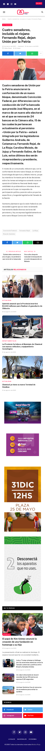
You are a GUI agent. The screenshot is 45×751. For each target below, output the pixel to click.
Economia (33, 739)
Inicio (4, 19)
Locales (11, 739)
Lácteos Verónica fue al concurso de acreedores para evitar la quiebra (28, 689)
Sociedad (6, 634)
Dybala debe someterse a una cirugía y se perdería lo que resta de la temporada (11, 257)
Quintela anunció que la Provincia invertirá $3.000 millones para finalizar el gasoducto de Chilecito (22, 306)
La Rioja (35, 230)
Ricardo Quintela (9, 234)
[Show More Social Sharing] (41, 53)
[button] (4, 12)
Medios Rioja (36, 744)
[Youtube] (15, 4)
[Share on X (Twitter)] (20, 53)
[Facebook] (4, 4)
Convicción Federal (10, 230)
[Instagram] (11, 4)
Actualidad (7, 25)
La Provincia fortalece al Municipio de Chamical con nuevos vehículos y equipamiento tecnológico (22, 346)
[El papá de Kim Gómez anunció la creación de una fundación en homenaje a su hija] (22, 624)
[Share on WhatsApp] (32, 53)
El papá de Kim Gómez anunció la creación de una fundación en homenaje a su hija (19, 642)
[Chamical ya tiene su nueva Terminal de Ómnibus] (22, 367)
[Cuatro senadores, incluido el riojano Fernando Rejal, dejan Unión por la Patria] (22, 69)
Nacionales (22, 739)
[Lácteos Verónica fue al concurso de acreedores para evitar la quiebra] (8, 690)
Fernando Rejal (24, 230)
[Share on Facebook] (8, 53)
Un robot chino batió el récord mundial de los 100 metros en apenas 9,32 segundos (27, 677)
